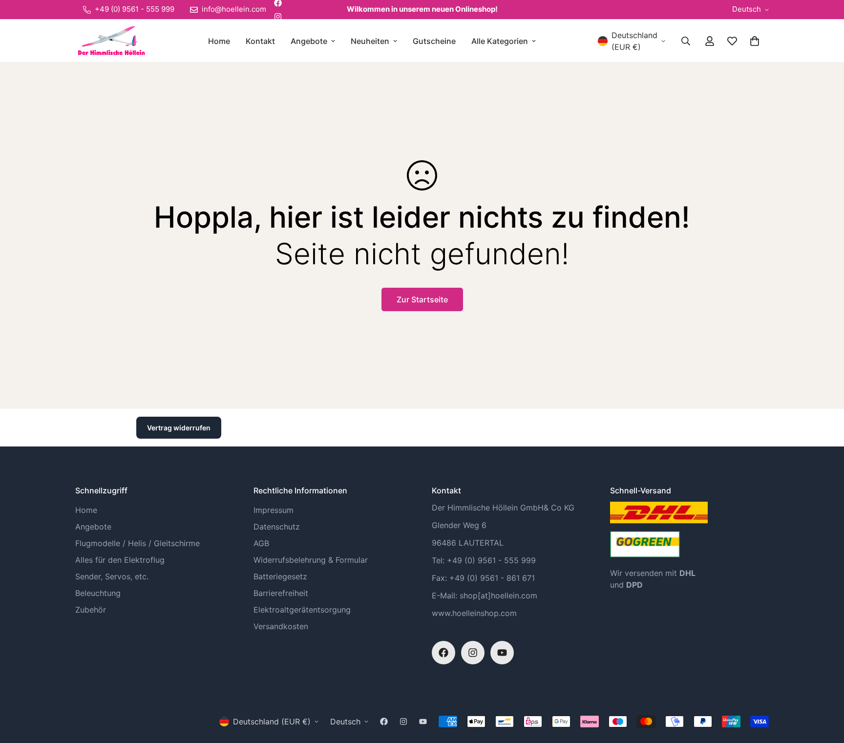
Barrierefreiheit (280, 593)
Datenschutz (276, 526)
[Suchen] (685, 41)
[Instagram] (278, 17)
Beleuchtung (98, 593)
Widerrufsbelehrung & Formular (310, 560)
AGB (261, 543)
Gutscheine (434, 41)
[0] (754, 41)
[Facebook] (443, 652)
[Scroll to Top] (825, 690)
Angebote (309, 41)
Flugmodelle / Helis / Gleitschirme (137, 543)
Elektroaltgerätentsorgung (302, 610)
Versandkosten (280, 626)
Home (219, 41)
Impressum (273, 510)
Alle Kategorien (499, 41)
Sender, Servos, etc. (111, 576)
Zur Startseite (422, 299)
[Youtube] (502, 652)
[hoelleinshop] (110, 41)
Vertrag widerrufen (179, 428)
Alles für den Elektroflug (120, 560)
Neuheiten (370, 41)
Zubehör (90, 610)
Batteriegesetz (280, 576)
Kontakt (260, 41)
